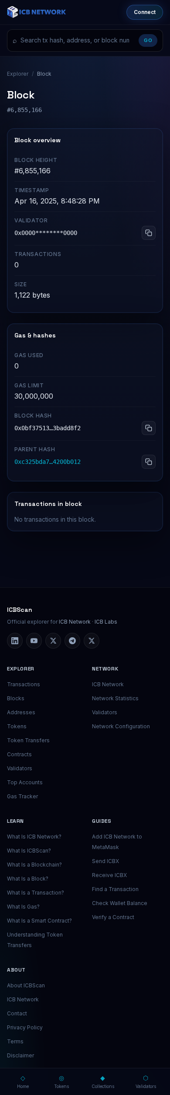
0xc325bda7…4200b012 (47, 461)
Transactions (23, 684)
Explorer (17, 73)
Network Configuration (121, 726)
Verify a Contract (113, 917)
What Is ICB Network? (34, 836)
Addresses (21, 712)
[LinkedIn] (15, 641)
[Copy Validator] (149, 233)
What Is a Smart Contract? (39, 920)
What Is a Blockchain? (34, 864)
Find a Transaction (115, 889)
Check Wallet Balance (119, 903)
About (16, 969)
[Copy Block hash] (149, 428)
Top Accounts (25, 782)
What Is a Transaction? (35, 892)
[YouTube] (34, 641)
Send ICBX (105, 861)
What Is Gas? (23, 906)
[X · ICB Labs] (53, 641)
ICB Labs (106, 621)
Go (148, 40)
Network (105, 668)
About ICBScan (26, 985)
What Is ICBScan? (29, 850)
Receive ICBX (109, 875)
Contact (17, 1013)
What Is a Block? (27, 878)
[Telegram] (72, 641)
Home (23, 1081)
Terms (15, 1041)
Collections (103, 1081)
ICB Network (75, 621)
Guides (102, 821)
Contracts (19, 754)
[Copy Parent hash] (149, 462)
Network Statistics (115, 698)
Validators (19, 768)
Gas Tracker (22, 796)
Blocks (15, 698)
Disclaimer (20, 1055)
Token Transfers (28, 740)
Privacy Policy (25, 1027)
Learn (15, 821)
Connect (145, 12)
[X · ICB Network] (91, 641)
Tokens (17, 726)
